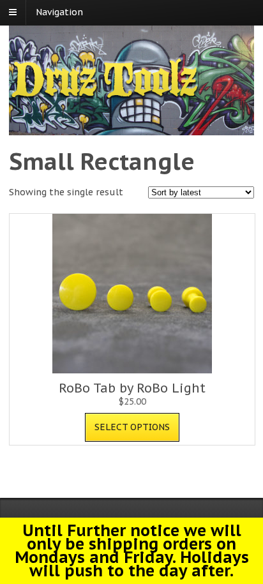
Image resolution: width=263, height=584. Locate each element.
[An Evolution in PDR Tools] (104, 96)
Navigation (59, 12)
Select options (132, 427)
